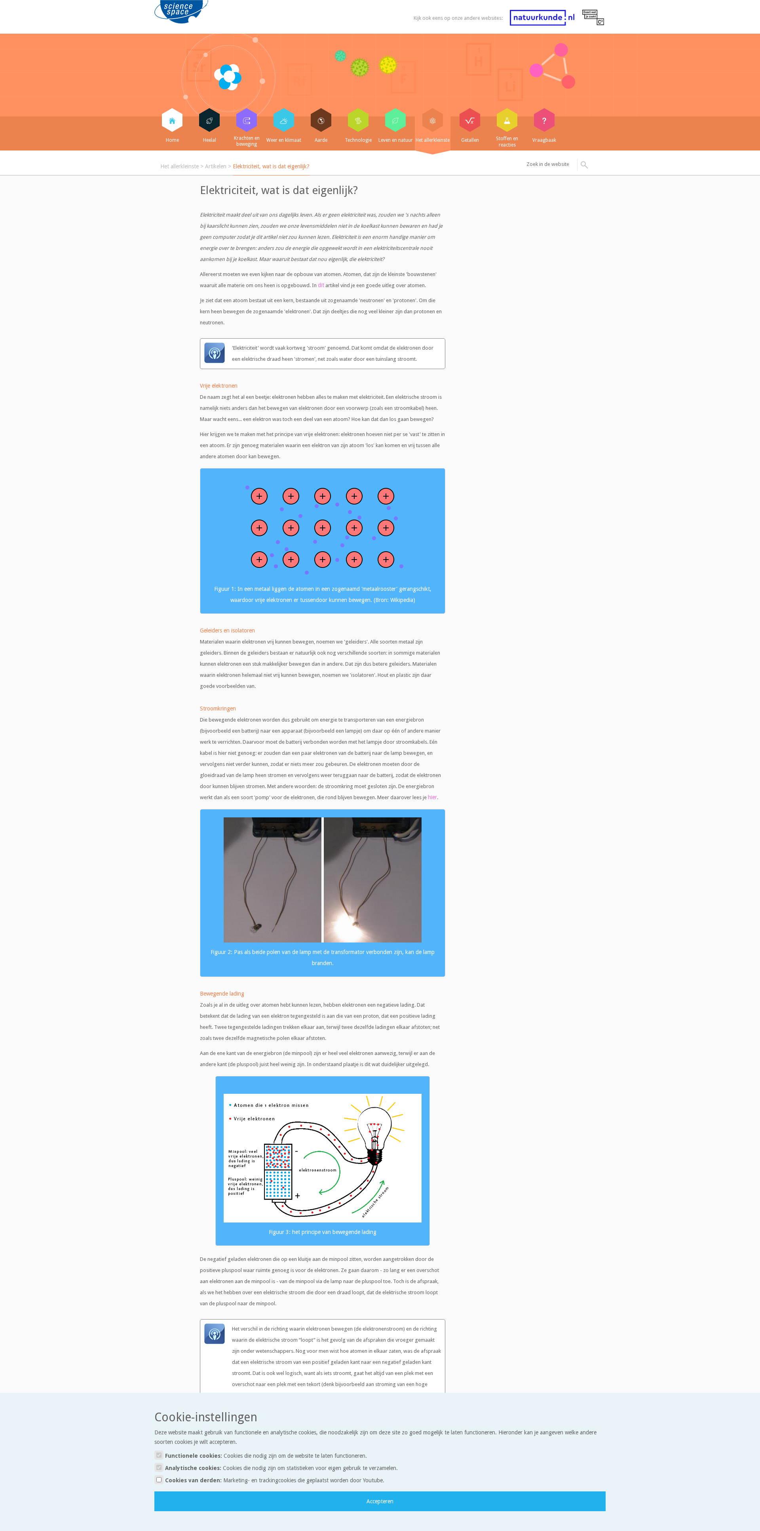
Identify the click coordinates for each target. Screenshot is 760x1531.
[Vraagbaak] (544, 120)
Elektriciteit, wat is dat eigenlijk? (271, 166)
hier (432, 797)
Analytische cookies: (280, 1468)
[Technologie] (358, 120)
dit (321, 285)
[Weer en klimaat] (284, 120)
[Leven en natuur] (395, 120)
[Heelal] (209, 120)
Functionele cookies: (265, 1456)
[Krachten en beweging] (246, 120)
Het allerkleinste (179, 166)
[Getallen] (470, 120)
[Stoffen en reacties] (507, 120)
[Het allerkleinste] (432, 120)
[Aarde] (321, 120)
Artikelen (215, 166)
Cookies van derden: (273, 1480)
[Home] (172, 120)
